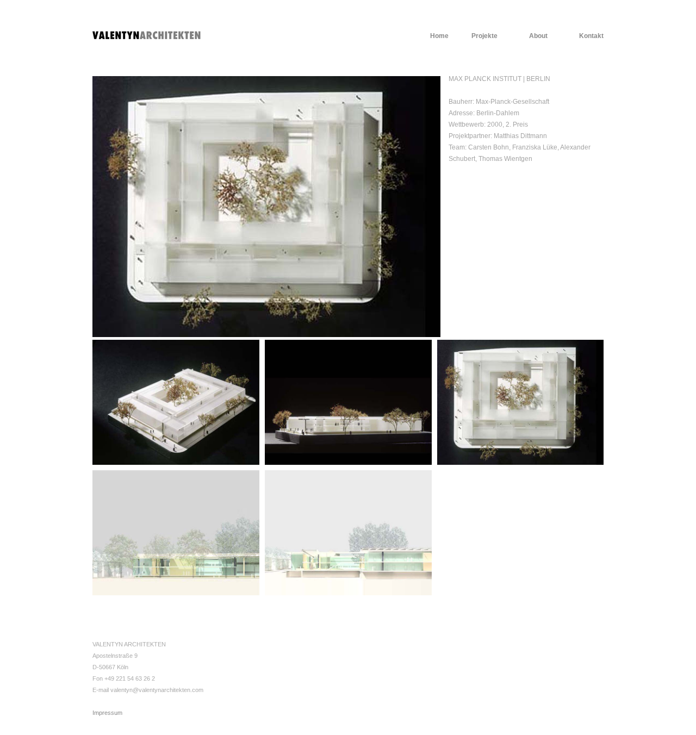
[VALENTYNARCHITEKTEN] (146, 34)
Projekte (484, 36)
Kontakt (591, 36)
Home (439, 36)
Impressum (107, 712)
